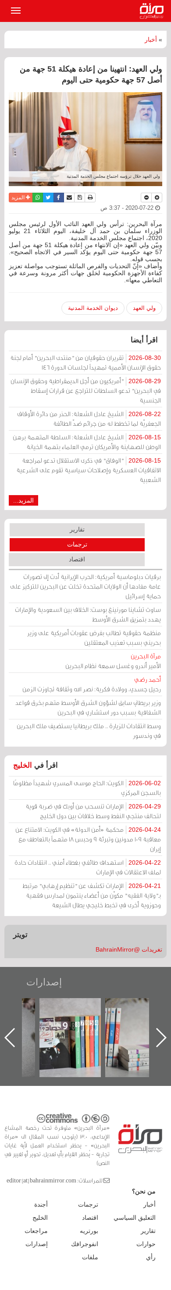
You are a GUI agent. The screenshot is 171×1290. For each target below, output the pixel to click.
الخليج (22, 765)
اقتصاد (77, 559)
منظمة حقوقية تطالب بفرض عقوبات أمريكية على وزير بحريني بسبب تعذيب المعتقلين (94, 637)
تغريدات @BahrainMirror (129, 949)
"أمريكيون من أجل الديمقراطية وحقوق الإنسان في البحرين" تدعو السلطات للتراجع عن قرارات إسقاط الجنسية (86, 390)
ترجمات (77, 544)
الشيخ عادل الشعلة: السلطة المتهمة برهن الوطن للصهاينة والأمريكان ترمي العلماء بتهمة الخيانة (87, 441)
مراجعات (36, 1230)
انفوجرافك (84, 1243)
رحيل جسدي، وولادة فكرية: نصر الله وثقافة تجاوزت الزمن (91, 684)
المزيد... (23, 500)
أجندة (41, 1204)
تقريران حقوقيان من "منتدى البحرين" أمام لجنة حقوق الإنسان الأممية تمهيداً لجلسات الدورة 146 (85, 362)
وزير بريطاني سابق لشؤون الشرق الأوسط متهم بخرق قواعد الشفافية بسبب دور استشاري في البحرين (88, 707)
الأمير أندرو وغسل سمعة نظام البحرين (113, 660)
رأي (151, 1257)
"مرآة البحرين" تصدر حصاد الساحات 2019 (70, 1018)
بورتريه (89, 1230)
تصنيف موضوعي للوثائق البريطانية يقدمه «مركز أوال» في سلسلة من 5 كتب (136, 1028)
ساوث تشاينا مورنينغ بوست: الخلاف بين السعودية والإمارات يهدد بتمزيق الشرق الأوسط (88, 614)
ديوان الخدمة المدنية (93, 308)
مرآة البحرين (153, 11)
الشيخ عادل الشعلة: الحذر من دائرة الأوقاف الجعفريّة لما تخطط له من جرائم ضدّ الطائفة (89, 418)
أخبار (151, 39)
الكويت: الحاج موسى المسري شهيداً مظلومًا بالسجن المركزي (87, 787)
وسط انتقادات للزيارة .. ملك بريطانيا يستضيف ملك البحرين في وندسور (89, 730)
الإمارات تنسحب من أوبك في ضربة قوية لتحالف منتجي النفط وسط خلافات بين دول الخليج (93, 810)
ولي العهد (144, 308)
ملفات (90, 1257)
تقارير (77, 529)
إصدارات (44, 982)
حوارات (146, 1243)
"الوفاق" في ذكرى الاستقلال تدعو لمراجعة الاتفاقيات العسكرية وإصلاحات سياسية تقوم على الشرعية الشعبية (88, 470)
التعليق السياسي (135, 1217)
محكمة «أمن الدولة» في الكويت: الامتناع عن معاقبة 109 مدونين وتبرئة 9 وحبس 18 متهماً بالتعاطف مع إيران (88, 839)
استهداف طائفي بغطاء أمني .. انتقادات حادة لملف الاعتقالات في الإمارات (87, 867)
